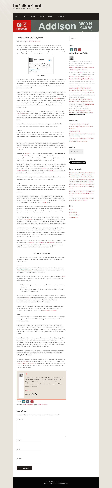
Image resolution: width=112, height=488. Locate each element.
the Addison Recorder (28, 5)
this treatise (24, 361)
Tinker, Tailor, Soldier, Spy (24, 270)
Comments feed (74, 215)
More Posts (28, 390)
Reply (76, 70)
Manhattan (30, 242)
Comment (20, 419)
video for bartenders (23, 113)
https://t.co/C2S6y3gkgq (76, 110)
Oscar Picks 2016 (74, 131)
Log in (71, 209)
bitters (39, 404)
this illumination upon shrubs (25, 363)
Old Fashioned (51, 242)
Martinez (41, 242)
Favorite (85, 70)
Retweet (80, 70)
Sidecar (50, 170)
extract (26, 156)
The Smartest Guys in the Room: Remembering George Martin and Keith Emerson (81, 126)
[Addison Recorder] (71, 59)
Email (19, 449)
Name (19, 440)
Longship (43, 168)
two (25, 219)
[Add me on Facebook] (36, 394)
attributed (29, 297)
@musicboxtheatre (88, 104)
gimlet (63, 276)
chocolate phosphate (49, 310)
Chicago (50, 16)
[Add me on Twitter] (33, 394)
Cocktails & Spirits (28, 404)
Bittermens (56, 98)
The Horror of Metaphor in (82, 181)
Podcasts (61, 16)
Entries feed (73, 212)
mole (44, 202)
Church (46, 483)
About (17, 16)
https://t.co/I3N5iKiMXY (76, 68)
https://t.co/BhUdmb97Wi (77, 99)
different (29, 219)
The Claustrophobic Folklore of (81, 138)
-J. (26, 373)
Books (33, 16)
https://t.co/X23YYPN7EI (76, 88)
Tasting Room (21, 170)
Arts (25, 16)
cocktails (44, 404)
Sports (41, 16)
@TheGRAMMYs (89, 93)
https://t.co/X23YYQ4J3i (76, 77)
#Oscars (80, 72)
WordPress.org (73, 217)
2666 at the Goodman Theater (78, 141)
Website (19, 458)
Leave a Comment (34, 41)
